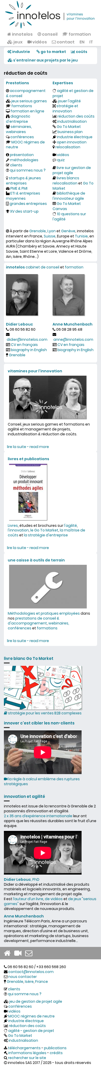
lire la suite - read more (28, 446)
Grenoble (37, 231)
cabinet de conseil (42, 267)
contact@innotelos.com (31, 971)
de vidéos (54, 898)
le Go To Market (44, 530)
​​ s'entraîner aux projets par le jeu (45, 60)
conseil (49, 34)
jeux (18, 42)
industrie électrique (74, 137)
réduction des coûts (76, 116)
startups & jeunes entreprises (23, 180)
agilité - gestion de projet (31, 1030)
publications (55, 1048)
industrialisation (72, 121)
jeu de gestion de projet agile (35, 1001)
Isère (29, 981)
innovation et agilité (24, 796)
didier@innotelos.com (27, 339)
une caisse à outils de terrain (36, 560)
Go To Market (69, 126)
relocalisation (67, 147)
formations (21, 106)
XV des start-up (24, 211)
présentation (22, 154)
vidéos (39, 42)
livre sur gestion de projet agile (72, 170)
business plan (70, 131)
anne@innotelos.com (73, 339)
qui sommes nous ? (28, 170)
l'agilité (70, 525)
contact (65, 42)
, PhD (21, 879)
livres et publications (28, 458)
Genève (68, 231)
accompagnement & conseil (26, 93)
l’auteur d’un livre (28, 898)
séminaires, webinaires (19, 129)
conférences (22, 137)
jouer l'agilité (69, 101)
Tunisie (81, 236)
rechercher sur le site (27, 1057)
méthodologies (24, 160)
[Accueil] (50, 14)
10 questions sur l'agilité (69, 216)
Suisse (49, 236)
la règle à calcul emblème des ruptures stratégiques (42, 781)
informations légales (27, 1052)
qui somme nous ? (24, 994)
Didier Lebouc (19, 324)
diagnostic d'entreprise (18, 119)
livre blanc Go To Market (28, 658)
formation (79, 34)
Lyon (51, 231)
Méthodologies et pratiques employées (44, 613)
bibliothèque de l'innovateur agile (69, 196)
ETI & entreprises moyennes (23, 196)
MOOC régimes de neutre (25, 145)
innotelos (22, 34)
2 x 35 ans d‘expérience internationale (38, 816)
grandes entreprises (28, 203)
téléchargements (24, 1048)
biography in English (29, 349)
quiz (61, 160)
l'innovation (18, 530)
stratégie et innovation (65, 108)
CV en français (24, 344)
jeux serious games (29, 101)
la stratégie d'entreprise (46, 535)
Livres (13, 525)
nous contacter (22, 976)
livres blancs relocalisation (66, 180)
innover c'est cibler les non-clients (39, 723)
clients (16, 165)
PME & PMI (18, 188)
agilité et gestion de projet (73, 93)
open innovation (71, 142)
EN (82, 42)
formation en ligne (27, 111)
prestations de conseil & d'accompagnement (33, 621)
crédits (56, 1052)
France (41, 981)
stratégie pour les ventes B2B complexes (44, 713)
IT (91, 42)
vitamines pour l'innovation (35, 371)
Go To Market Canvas (67, 206)
